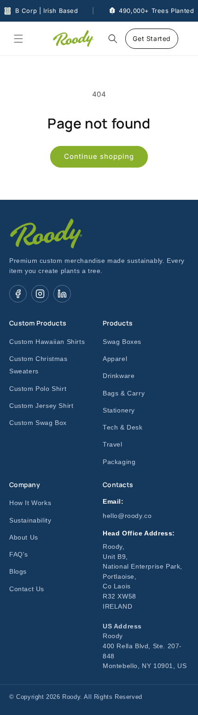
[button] (18, 39)
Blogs (18, 571)
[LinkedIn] (62, 293)
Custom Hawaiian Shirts (47, 341)
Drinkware (118, 375)
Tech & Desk (123, 427)
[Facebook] (18, 293)
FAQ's (18, 554)
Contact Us (26, 589)
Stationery (119, 410)
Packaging (119, 462)
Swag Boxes (122, 341)
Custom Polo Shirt (37, 388)
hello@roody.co (127, 515)
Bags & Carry (124, 393)
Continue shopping (99, 156)
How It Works (30, 503)
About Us (23, 537)
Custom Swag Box (38, 422)
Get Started (152, 38)
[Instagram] (40, 293)
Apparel (115, 358)
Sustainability (30, 520)
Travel (112, 444)
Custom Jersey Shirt (41, 405)
